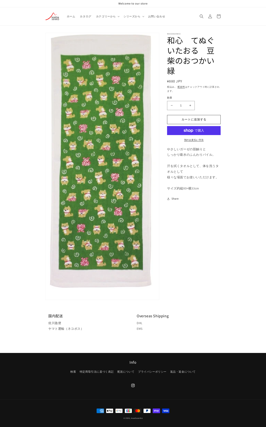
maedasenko (137, 418)
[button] (107, 16)
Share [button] (175, 198)
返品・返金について (183, 371)
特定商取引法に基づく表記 (97, 371)
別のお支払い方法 (194, 139)
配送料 (181, 86)
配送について (126, 371)
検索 (73, 371)
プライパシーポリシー (152, 371)
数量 (169, 97)
